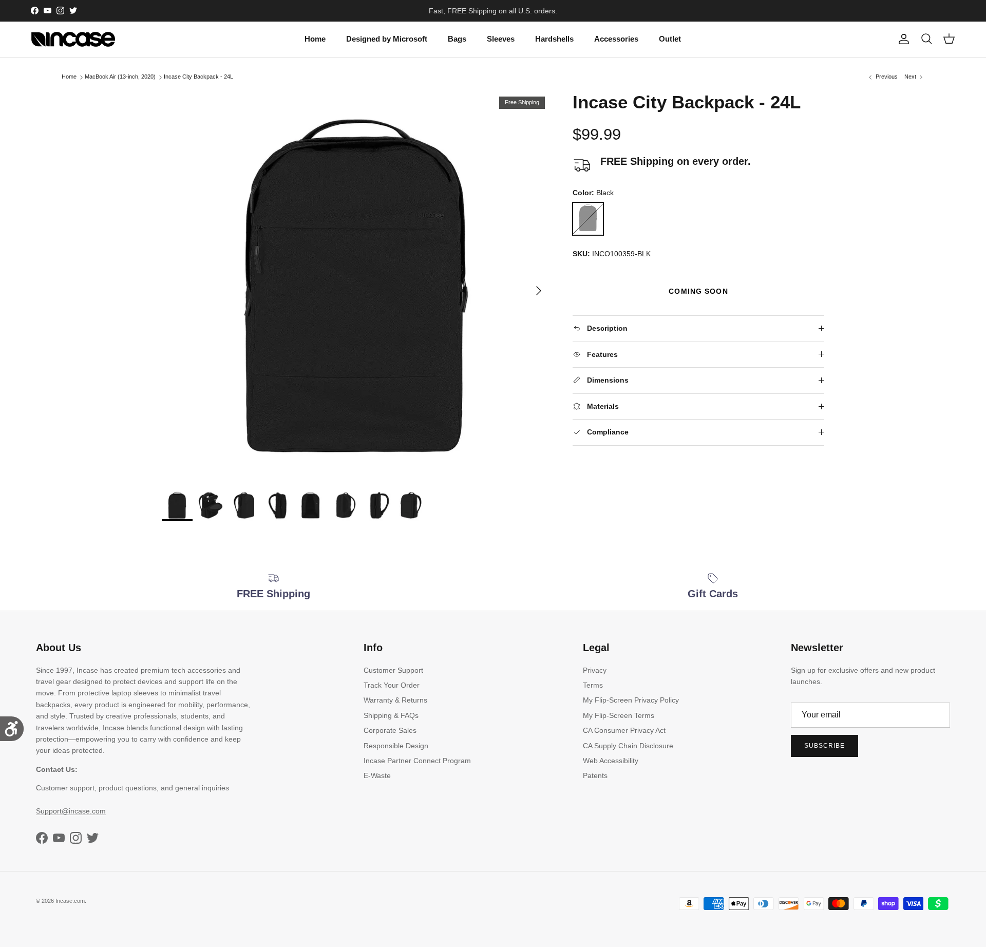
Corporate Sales (390, 730)
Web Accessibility (610, 760)
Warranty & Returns (395, 700)
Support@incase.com (71, 811)
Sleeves (501, 38)
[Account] (902, 39)
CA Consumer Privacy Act (624, 730)
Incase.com (70, 901)
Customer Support (393, 670)
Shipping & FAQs (391, 715)
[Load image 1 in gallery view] (356, 285)
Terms (593, 685)
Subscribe (824, 745)
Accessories (616, 38)
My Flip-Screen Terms (618, 715)
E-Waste (377, 775)
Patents (595, 775)
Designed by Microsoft (386, 38)
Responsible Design (396, 746)
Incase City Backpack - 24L (198, 77)
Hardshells (554, 38)
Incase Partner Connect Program (417, 760)
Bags (457, 38)
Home (315, 38)
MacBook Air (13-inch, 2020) (120, 77)
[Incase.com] (73, 39)
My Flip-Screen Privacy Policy (631, 700)
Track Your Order (392, 685)
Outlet (670, 38)
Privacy (594, 670)
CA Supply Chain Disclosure (628, 746)
